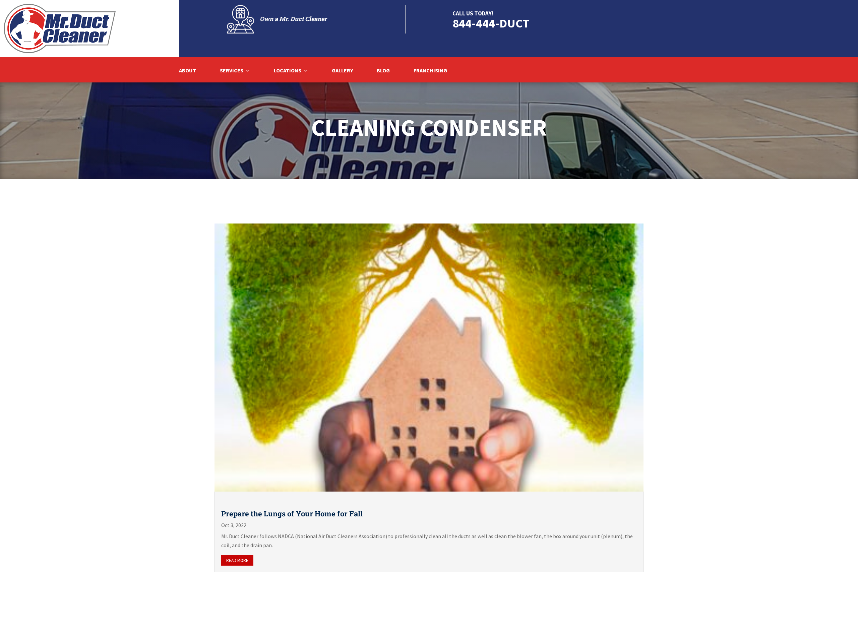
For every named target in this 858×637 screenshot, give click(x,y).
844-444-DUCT (490, 23)
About (187, 71)
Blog (383, 71)
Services (231, 71)
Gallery (342, 71)
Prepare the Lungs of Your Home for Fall (292, 513)
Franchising (430, 71)
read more (237, 560)
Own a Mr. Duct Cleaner (293, 19)
